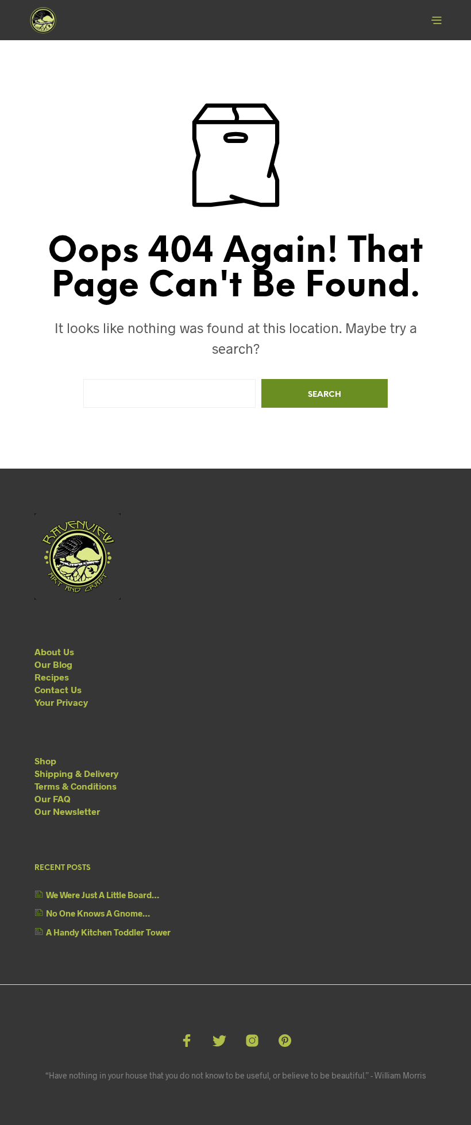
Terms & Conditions (75, 785)
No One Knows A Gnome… (98, 913)
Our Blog (53, 664)
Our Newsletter (67, 811)
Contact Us (58, 689)
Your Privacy (61, 702)
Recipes (51, 676)
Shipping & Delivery (76, 773)
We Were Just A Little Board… (102, 895)
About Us (54, 651)
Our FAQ (52, 798)
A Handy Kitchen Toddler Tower (108, 932)
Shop (45, 760)
